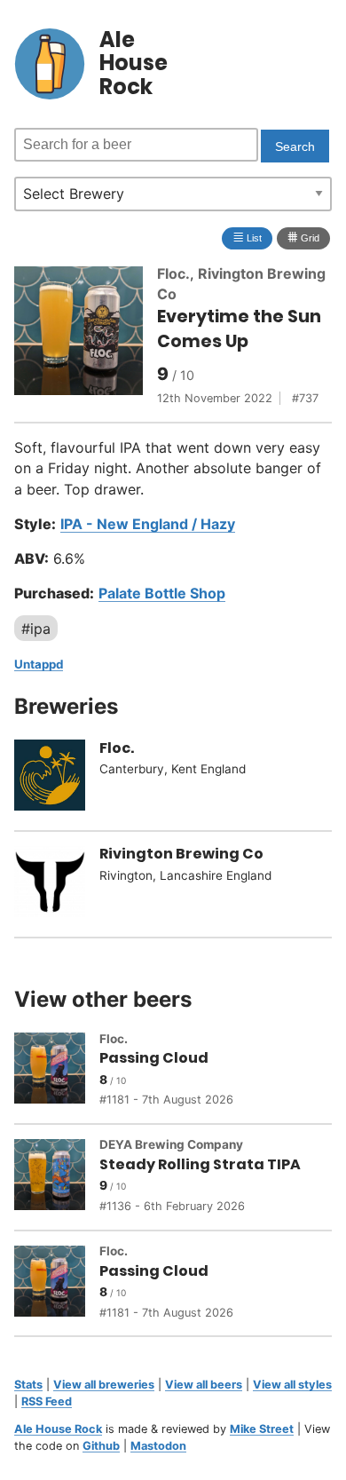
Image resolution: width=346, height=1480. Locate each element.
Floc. (173, 273)
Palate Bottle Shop (161, 593)
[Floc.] (56, 778)
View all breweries (103, 1384)
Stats (28, 1384)
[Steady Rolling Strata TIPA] (56, 1177)
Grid (303, 236)
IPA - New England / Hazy (147, 524)
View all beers (203, 1384)
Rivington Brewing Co (181, 853)
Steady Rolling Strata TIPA (200, 1164)
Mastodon (158, 1445)
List (247, 236)
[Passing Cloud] (56, 1071)
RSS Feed (46, 1401)
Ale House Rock (58, 1429)
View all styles (292, 1384)
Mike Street (262, 1429)
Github (101, 1445)
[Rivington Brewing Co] (56, 884)
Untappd (38, 664)
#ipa (36, 628)
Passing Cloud (153, 1058)
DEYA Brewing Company (171, 1144)
